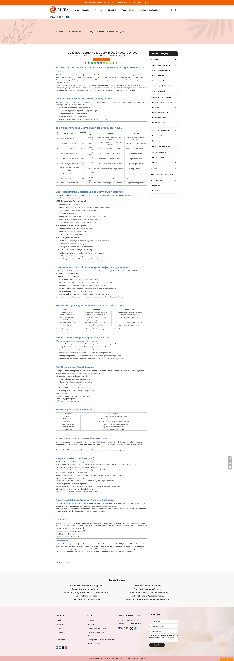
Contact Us (61, 640)
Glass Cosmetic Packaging (160, 65)
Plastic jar (155, 107)
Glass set (91, 621)
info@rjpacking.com (130, 620)
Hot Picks (154, 59)
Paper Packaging (157, 180)
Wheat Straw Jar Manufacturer (86, 589)
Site (125, 56)
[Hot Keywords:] (171, 10)
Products (60, 632)
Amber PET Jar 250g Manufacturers (147, 595)
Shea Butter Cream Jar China (86, 599)
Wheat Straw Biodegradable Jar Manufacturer (147, 599)
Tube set (154, 168)
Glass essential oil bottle (161, 71)
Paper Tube (156, 191)
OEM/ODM (60, 628)
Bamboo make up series (161, 146)
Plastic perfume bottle (160, 113)
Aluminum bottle (158, 157)
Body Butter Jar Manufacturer (148, 589)
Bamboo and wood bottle (160, 131)
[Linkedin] (60, 647)
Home (59, 621)
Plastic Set (91, 624)
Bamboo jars (156, 141)
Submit (156, 645)
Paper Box (156, 186)
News (59, 636)
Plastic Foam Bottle (159, 118)
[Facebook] (57, 647)
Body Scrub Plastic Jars (65, 563)
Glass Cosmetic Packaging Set (163, 86)
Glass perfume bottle (160, 81)
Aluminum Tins (157, 162)
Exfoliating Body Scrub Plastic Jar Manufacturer (86, 592)
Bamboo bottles (158, 136)
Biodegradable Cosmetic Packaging (164, 174)
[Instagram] (66, 647)
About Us (60, 624)
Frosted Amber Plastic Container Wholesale (147, 592)
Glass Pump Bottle (159, 91)
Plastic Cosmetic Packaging (161, 97)
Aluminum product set (159, 152)
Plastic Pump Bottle (159, 123)
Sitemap (143, 658)
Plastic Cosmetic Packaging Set (163, 102)
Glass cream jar (158, 76)
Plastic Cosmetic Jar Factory (147, 585)
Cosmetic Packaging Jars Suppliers (86, 585)
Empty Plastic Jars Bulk (86, 595)
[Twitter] (63, 647)
